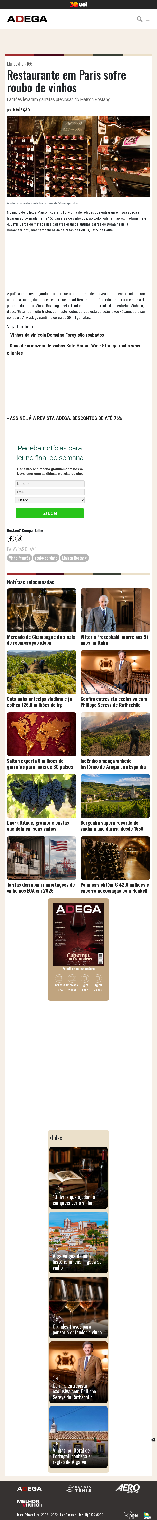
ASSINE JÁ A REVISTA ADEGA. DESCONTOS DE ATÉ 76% (66, 418)
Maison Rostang (74, 558)
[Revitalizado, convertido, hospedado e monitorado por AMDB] (147, 1515)
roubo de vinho (46, 558)
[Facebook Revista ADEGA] (11, 538)
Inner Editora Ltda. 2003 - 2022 (37, 1514)
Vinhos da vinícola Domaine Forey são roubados (56, 335)
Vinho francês (19, 558)
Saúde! (50, 513)
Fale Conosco (68, 1514)
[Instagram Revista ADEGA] (19, 538)
